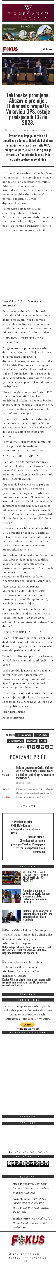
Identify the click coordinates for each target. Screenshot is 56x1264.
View (33, 1192)
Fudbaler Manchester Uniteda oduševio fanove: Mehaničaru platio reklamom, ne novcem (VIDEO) (36, 896)
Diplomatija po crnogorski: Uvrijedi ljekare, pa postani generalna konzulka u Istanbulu (37, 915)
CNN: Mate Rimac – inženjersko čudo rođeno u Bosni (25, 829)
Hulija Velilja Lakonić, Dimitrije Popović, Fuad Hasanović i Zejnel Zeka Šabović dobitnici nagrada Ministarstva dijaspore (26, 950)
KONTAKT (15, 1257)
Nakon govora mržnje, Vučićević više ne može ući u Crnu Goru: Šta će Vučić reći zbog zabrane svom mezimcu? (26, 772)
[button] (28, 12)
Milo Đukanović (16, 741)
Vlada (43, 741)
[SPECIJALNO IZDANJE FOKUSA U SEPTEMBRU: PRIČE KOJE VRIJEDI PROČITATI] (11, 878)
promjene (31, 741)
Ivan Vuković (41, 735)
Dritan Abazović (24, 735)
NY (28, 130)
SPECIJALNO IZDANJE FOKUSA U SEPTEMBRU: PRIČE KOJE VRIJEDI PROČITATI (35, 876)
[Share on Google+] (38, 747)
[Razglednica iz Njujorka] (28, 1139)
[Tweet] (34, 747)
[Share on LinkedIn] (52, 747)
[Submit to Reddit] (47, 747)
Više (31, 796)
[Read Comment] (5, 1186)
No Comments (42, 130)
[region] (28, 12)
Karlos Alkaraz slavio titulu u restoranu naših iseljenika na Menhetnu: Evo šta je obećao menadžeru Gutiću (26, 982)
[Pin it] (43, 747)
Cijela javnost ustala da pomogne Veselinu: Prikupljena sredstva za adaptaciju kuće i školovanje (28, 846)
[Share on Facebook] (29, 747)
